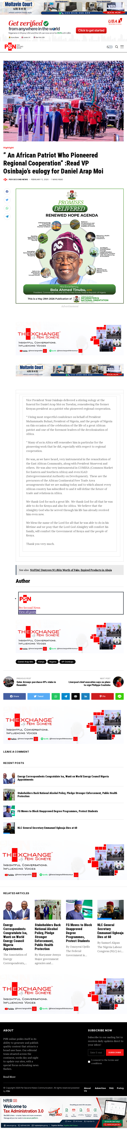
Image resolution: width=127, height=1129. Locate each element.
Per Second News (18, 179)
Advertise (100, 1088)
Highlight (8, 147)
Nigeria (52, 661)
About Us (87, 1089)
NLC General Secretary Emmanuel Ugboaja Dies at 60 (48, 827)
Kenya (41, 661)
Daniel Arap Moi (25, 661)
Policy (120, 1088)
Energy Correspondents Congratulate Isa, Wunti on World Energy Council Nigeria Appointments (63, 778)
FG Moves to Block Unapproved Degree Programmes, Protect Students (58, 811)
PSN (8, 1091)
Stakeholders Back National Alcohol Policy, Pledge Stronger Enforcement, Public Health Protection (67, 795)
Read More (9, 1076)
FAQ (111, 1088)
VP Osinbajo (67, 661)
